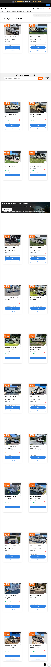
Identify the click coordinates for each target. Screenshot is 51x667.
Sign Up (48, 4)
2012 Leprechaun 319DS (10, 247)
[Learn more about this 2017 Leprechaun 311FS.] (38, 157)
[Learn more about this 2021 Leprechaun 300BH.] (38, 29)
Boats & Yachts (3, 5)
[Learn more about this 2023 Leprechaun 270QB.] (12, 340)
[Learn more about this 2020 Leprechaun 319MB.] (12, 157)
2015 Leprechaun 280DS (10, 595)
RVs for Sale (7, 11)
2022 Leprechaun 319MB (10, 545)
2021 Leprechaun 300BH (35, 36)
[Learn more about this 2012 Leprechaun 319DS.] (12, 240)
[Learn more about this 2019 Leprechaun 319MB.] (38, 107)
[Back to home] (5, 9)
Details (12, 47)
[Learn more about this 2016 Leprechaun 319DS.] (38, 439)
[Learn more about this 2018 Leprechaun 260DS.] (38, 389)
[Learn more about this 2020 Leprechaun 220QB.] (12, 489)
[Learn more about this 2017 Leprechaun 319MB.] (12, 638)
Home (2, 11)
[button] (45, 664)
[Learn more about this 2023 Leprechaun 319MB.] (38, 290)
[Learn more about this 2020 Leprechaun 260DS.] (12, 107)
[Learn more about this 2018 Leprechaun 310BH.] (38, 538)
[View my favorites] (49, 8)
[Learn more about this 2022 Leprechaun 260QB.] (12, 439)
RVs (8, 5)
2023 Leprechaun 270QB (10, 347)
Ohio (25, 11)
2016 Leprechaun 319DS (35, 446)
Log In (43, 4)
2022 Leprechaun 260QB (10, 446)
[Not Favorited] (19, 42)
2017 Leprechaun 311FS (35, 164)
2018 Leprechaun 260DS (35, 396)
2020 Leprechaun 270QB (10, 396)
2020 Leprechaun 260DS (10, 114)
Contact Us (12, 50)
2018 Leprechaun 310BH (35, 545)
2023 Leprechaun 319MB (35, 297)
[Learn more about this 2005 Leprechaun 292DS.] (12, 29)
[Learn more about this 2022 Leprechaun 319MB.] (12, 538)
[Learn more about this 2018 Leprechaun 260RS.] (38, 638)
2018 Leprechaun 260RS (35, 645)
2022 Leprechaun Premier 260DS (12, 297)
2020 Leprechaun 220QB (10, 496)
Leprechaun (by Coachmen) (17, 11)
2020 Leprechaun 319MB (10, 164)
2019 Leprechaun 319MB (35, 114)
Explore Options (7, 209)
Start (40, 78)
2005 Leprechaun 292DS (10, 36)
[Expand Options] (19, 35)
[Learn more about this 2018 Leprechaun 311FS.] (38, 240)
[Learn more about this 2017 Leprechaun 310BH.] (38, 489)
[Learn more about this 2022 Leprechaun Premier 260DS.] (12, 290)
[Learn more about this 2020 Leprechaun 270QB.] (12, 389)
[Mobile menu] (1, 9)
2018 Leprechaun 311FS (35, 247)
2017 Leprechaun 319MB (10, 645)
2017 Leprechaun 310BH (35, 496)
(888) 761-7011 (43, 8)
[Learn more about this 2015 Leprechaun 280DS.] (12, 588)
